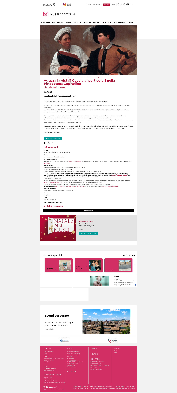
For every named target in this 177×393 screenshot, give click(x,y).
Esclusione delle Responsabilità (101, 388)
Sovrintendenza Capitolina (75, 186)
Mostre (87, 23)
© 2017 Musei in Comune (79, 388)
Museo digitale (73, 23)
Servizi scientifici (52, 375)
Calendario (120, 23)
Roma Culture (60, 186)
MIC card (47, 163)
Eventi (96, 23)
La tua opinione (72, 367)
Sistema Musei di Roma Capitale (54, 358)
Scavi (45, 353)
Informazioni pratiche (73, 351)
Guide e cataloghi (72, 363)
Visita (131, 23)
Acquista (106, 4)
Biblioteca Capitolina (50, 380)
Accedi (113, 4)
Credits (113, 388)
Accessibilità (71, 365)
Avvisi (115, 352)
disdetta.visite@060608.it (52, 182)
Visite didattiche (72, 360)
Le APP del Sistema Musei (51, 269)
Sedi (46, 366)
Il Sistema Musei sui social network (81, 268)
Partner (116, 354)
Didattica (106, 23)
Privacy (90, 388)
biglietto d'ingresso (74, 161)
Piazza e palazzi (49, 370)
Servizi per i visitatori (73, 355)
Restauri (46, 355)
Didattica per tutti (61, 77)
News (115, 350)
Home (45, 77)
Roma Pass (70, 358)
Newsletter (47, 362)
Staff (45, 356)
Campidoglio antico (50, 368)
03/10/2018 (124, 283)
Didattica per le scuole (97, 361)
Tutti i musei (96, 4)
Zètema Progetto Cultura (109, 186)
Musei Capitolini (63, 14)
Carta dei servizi (49, 360)
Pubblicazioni (48, 377)
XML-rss (132, 388)
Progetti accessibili (96, 369)
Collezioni (57, 23)
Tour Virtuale (110, 270)
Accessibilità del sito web (122, 388)
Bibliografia (47, 379)
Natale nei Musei (86, 222)
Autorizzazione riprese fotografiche (54, 382)
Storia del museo (49, 351)
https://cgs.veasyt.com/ (119, 175)
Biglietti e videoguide (73, 353)
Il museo (45, 23)
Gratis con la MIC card (53, 138)
